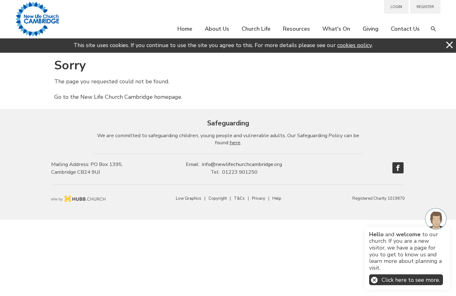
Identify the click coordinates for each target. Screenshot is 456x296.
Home (184, 29)
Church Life (256, 29)
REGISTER (425, 6)
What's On (336, 29)
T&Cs (239, 198)
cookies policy (354, 45)
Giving (370, 29)
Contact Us (405, 29)
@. (242, 164)
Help (276, 198)
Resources (296, 29)
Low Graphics (188, 198)
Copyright (217, 198)
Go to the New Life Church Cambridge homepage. (118, 97)
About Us (217, 29)
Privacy (258, 198)
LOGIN (396, 6)
